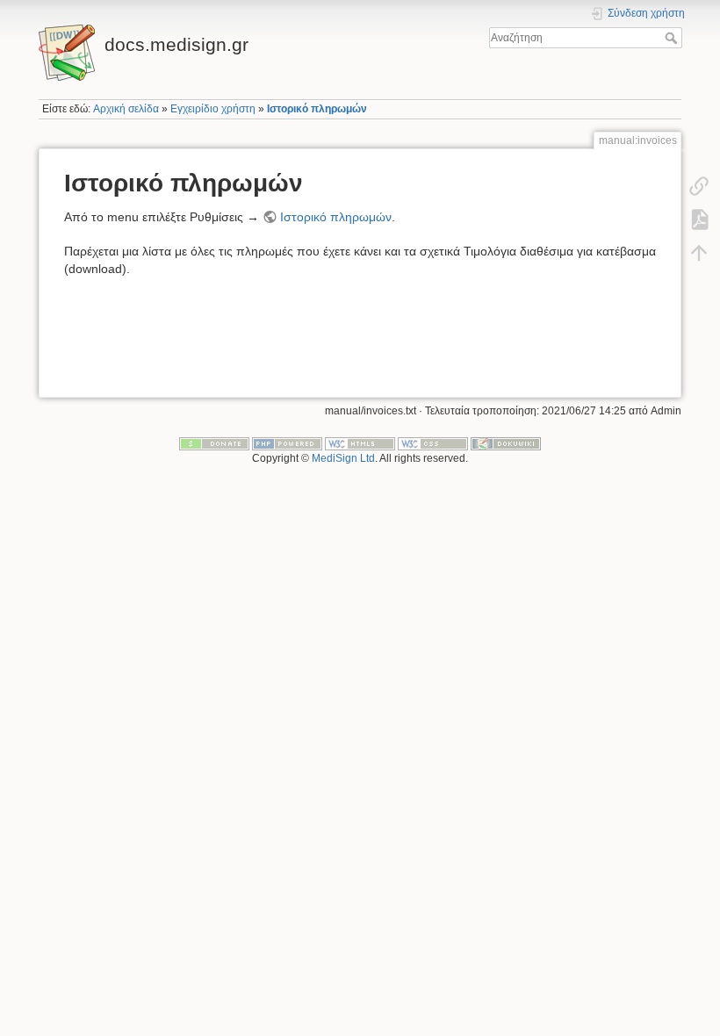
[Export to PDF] (699, 219)
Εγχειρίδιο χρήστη (213, 109)
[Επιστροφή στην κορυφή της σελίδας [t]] (699, 253)
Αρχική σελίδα (126, 109)
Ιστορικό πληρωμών (317, 109)
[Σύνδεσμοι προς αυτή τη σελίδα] (699, 186)
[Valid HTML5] (360, 443)
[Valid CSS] (433, 443)
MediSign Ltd (343, 458)
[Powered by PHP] (287, 443)
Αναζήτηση (673, 38)
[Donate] (214, 443)
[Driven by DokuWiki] (506, 443)
